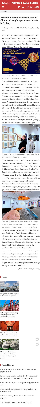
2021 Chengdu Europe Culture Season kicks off (15, 402)
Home (3, 11)
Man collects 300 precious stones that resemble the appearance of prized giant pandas (8, 355)
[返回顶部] (37, 344)
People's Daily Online (20, 28)
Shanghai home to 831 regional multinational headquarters (9, 295)
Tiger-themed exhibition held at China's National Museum (8, 334)
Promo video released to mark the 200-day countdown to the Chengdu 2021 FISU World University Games (19, 377)
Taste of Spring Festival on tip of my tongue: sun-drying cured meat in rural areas (9, 315)
